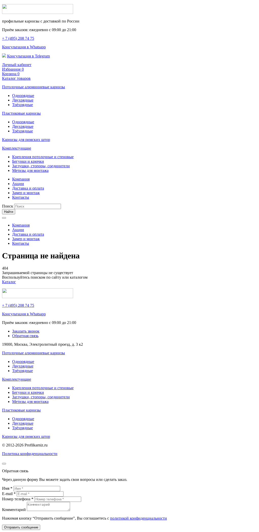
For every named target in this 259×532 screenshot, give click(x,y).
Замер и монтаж (26, 193)
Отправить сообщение (21, 527)
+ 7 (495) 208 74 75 (18, 38)
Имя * (7, 488)
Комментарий (14, 509)
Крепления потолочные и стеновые (43, 157)
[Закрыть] (4, 463)
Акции (18, 183)
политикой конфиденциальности (138, 518)
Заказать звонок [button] (25, 331)
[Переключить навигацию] (4, 218)
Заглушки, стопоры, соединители (41, 166)
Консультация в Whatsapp (24, 47)
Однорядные (23, 95)
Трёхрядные (22, 105)
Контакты (20, 197)
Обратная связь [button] (25, 336)
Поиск (7, 206)
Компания (21, 179)
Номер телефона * (18, 499)
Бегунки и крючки (28, 161)
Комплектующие (16, 148)
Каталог (9, 282)
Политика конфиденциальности (29, 454)
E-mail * (9, 494)
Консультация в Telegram (28, 56)
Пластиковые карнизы (21, 113)
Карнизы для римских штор (26, 139)
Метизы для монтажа (30, 170)
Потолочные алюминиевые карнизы (33, 87)
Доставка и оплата (28, 188)
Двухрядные (22, 100)
